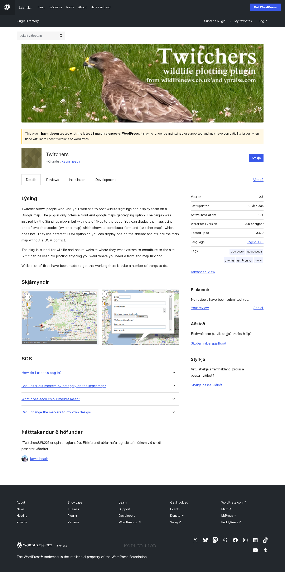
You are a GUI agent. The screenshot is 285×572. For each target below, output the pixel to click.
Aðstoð (258, 180)
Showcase (75, 502)
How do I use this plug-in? (41, 373)
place (258, 260)
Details (31, 180)
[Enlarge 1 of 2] (93, 295)
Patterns (73, 522)
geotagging (244, 260)
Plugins (73, 515)
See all (258, 308)
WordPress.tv (130, 522)
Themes (73, 509)
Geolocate (237, 251)
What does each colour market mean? (50, 399)
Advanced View (203, 272)
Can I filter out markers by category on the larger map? (63, 386)
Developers (127, 515)
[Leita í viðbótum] (61, 36)
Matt (226, 509)
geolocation (254, 251)
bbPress (228, 515)
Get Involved (179, 502)
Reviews (52, 180)
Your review (200, 308)
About (21, 502)
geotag (229, 260)
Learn (123, 502)
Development (105, 180)
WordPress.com (234, 502)
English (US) (255, 242)
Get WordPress (265, 7)
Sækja (256, 158)
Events (175, 509)
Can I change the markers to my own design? (56, 412)
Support (124, 509)
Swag (176, 522)
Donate (177, 515)
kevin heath (71, 161)
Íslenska (62, 545)
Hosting (22, 515)
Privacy (22, 522)
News (20, 509)
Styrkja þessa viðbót (206, 385)
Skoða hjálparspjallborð (208, 343)
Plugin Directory (28, 21)
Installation (77, 180)
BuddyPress (231, 522)
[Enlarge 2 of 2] (173, 295)
